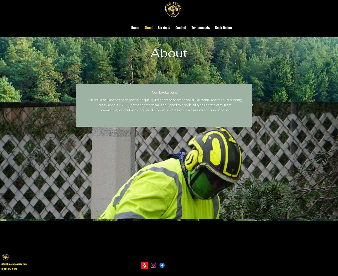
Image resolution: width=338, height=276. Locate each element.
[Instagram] (153, 265)
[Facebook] (162, 265)
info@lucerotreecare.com (14, 264)
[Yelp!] (144, 265)
